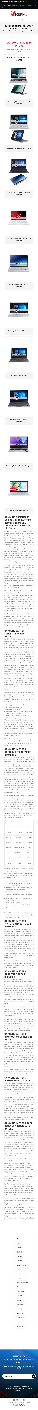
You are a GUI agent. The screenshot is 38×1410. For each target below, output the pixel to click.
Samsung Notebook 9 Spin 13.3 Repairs (19, 193)
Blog (20, 1388)
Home (9, 1386)
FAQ (24, 1388)
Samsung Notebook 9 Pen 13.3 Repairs (19, 285)
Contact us (19, 1390)
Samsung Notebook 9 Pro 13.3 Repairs (19, 420)
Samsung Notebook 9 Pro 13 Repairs (19, 466)
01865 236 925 (6, 5)
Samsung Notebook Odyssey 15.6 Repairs (19, 239)
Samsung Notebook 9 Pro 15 (19, 375)
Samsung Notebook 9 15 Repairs (19, 331)
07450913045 (17, 5)
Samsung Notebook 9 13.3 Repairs (19, 148)
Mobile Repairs (26, 1386)
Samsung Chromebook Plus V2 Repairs (19, 102)
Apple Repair (16, 1386)
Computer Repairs (11, 1388)
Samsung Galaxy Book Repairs (19, 510)
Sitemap (29, 1388)
